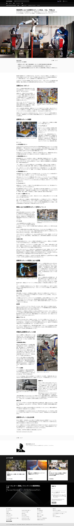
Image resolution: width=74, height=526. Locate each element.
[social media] (9, 521)
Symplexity (23, 363)
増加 (56, 255)
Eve (40, 412)
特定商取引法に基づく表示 (29, 524)
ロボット (44, 411)
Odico (23, 376)
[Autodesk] (9, 1)
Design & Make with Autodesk (11, 5)
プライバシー (7, 524)
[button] (10, 478)
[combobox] (21, 1)
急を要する (21, 404)
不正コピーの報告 (17, 524)
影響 (53, 404)
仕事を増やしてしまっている (25, 395)
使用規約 (20, 524)
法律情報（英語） (24, 524)
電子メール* (53, 488)
